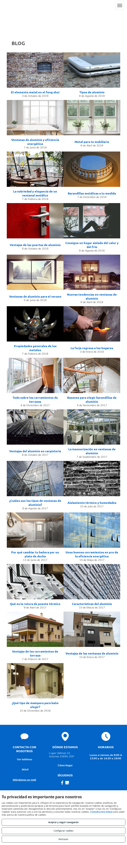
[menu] (119, 5)
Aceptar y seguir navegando (63, 822)
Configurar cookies (63, 830)
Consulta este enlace (101, 811)
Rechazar (63, 839)
